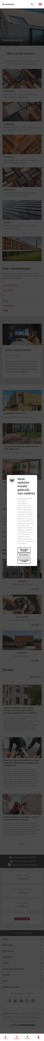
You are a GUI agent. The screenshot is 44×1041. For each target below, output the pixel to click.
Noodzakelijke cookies (24, 560)
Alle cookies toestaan (24, 550)
